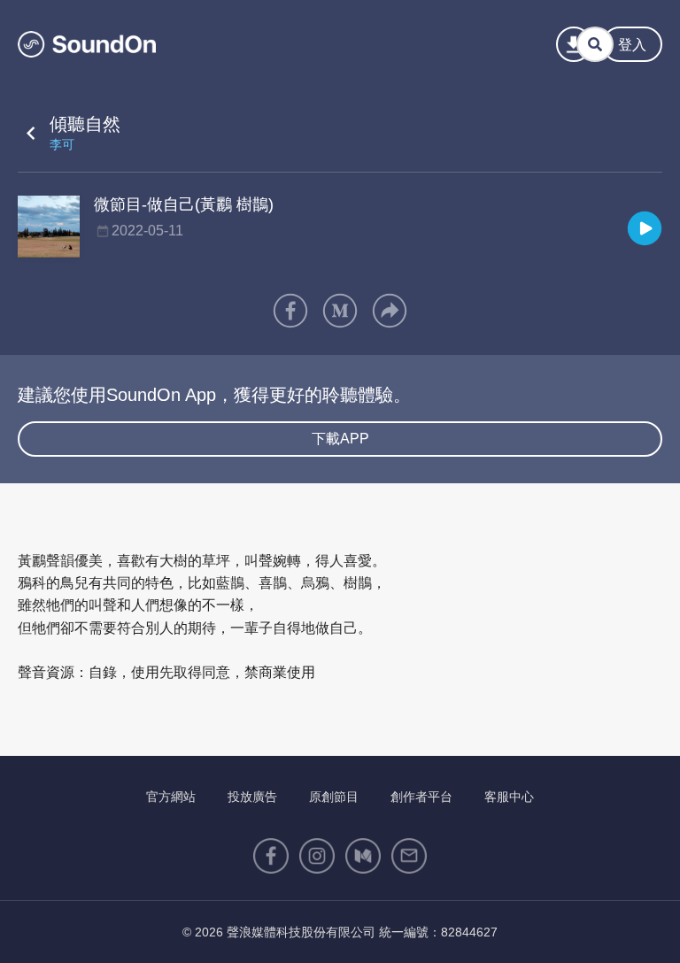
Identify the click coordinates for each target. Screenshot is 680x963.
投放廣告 (252, 797)
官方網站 (171, 797)
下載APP (340, 438)
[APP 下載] (573, 44)
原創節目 (334, 797)
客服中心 (509, 797)
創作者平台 (421, 797)
